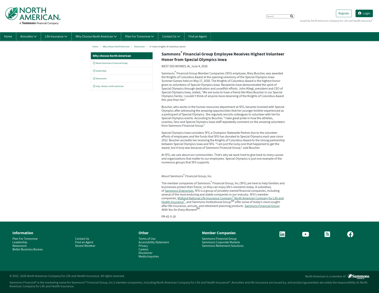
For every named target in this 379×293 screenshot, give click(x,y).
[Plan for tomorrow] (327, 235)
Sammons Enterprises (179, 191)
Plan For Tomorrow (25, 239)
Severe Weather (85, 246)
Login (366, 13)
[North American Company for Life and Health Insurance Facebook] (350, 235)
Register (344, 13)
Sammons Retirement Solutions (223, 246)
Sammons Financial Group (262, 206)
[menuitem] (8, 36)
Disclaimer (145, 253)
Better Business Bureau (27, 249)
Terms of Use (147, 239)
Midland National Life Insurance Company (205, 198)
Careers (143, 249)
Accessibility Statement (154, 242)
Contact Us (82, 239)
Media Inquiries (149, 256)
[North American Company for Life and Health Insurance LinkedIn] (282, 235)
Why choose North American (116, 46)
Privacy (143, 246)
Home (95, 46)
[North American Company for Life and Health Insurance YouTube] (305, 235)
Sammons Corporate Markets (221, 242)
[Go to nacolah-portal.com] (32, 16)
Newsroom (139, 46)
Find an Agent (84, 242)
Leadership (19, 242)
